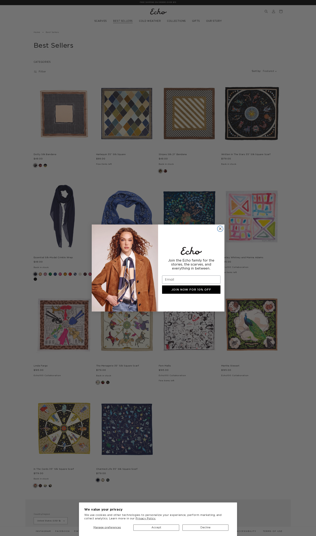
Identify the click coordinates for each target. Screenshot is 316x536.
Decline (205, 527)
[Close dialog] (220, 229)
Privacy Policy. (146, 518)
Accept (156, 527)
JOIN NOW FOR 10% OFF (191, 289)
